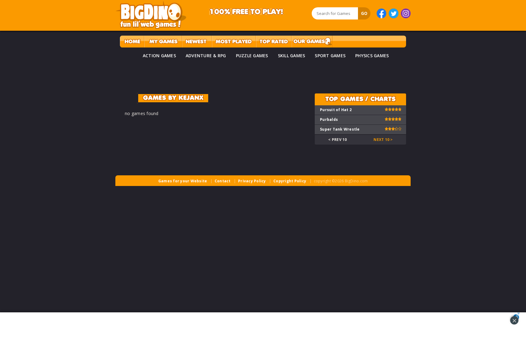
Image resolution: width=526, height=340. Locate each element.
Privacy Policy (252, 181)
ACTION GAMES (159, 55)
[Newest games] (197, 41)
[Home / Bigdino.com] (132, 41)
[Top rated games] (273, 41)
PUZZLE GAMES (252, 55)
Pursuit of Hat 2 (336, 109)
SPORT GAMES (330, 55)
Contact (223, 181)
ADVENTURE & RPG (206, 55)
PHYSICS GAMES (372, 55)
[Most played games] (234, 41)
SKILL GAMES (291, 55)
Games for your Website (182, 181)
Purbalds (329, 119)
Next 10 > (383, 139)
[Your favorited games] (163, 41)
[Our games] (312, 41)
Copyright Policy (289, 181)
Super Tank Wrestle (340, 129)
